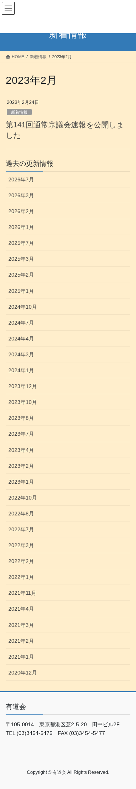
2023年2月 (21, 466)
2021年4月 (21, 609)
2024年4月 (21, 339)
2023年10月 (22, 402)
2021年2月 (21, 641)
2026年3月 (21, 195)
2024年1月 (21, 370)
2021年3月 (21, 625)
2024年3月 (21, 354)
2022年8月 (21, 514)
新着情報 (19, 112)
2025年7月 (21, 243)
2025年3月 (21, 259)
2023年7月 (21, 434)
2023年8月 (21, 418)
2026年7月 (21, 179)
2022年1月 (21, 577)
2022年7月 (21, 529)
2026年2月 (21, 211)
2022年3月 (21, 545)
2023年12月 (22, 386)
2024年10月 (22, 307)
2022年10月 (22, 498)
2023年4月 (21, 450)
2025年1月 (21, 291)
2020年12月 (22, 673)
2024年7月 (21, 323)
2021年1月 (21, 657)
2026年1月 (21, 227)
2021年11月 (22, 593)
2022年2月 (21, 561)
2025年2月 (21, 275)
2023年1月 (21, 482)
